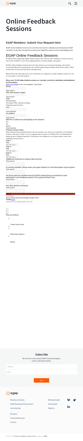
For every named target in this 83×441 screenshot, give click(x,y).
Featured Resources (17, 418)
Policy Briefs (52, 404)
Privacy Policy (31, 436)
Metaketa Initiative (17, 400)
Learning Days (15, 408)
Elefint (45, 436)
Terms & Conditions (20, 436)
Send (41, 380)
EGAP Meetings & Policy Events (21, 404)
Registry (51, 408)
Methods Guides (54, 400)
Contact (13, 422)
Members (13, 414)
